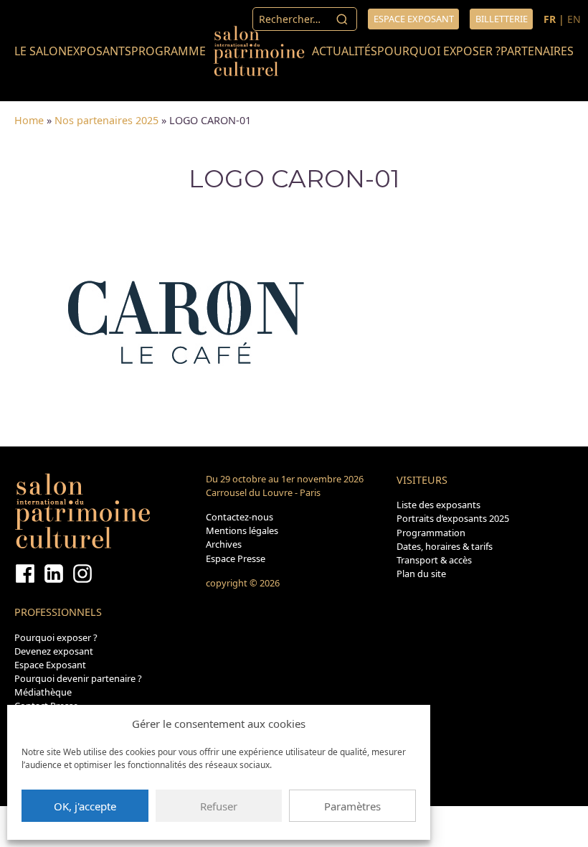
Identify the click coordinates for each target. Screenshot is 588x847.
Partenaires (537, 51)
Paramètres (352, 806)
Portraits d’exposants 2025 (453, 518)
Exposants (99, 51)
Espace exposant (414, 18)
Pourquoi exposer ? (439, 51)
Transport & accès (434, 559)
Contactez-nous (239, 516)
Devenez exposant (53, 651)
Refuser (218, 806)
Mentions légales (242, 530)
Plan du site (421, 573)
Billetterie (501, 18)
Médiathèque (43, 691)
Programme (168, 51)
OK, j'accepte (85, 806)
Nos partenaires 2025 (106, 120)
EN (574, 19)
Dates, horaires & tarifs (445, 546)
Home (29, 120)
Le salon (40, 51)
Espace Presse (235, 558)
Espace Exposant (50, 664)
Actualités (344, 51)
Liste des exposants (438, 504)
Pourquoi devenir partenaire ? (78, 678)
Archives (224, 544)
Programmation (431, 532)
